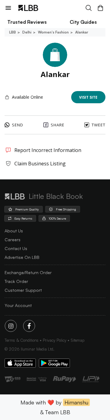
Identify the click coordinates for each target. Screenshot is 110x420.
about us (14, 230)
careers (12, 239)
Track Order (16, 281)
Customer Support (23, 290)
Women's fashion (53, 32)
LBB (12, 32)
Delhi (26, 32)
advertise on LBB (22, 257)
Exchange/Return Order (28, 272)
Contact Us (16, 248)
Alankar (81, 32)
